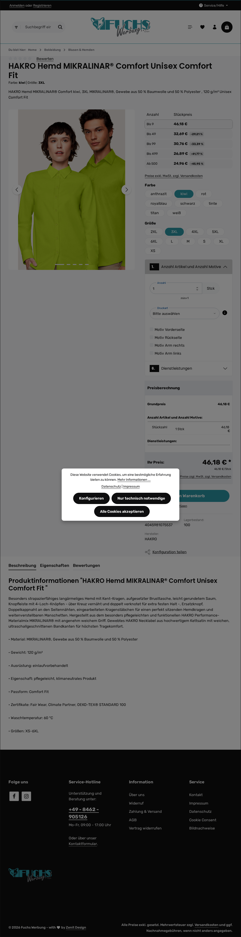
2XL (154, 231)
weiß (177, 213)
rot (203, 194)
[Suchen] (60, 27)
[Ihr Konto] (214, 27)
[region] (72, 189)
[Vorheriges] (17, 190)
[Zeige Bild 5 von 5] (87, 264)
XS (153, 250)
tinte (213, 203)
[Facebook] (14, 796)
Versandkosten (206, 925)
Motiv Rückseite (168, 337)
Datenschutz (200, 811)
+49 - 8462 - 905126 (84, 813)
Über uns (137, 795)
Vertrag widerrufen (145, 828)
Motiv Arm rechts (170, 345)
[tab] (22, 565)
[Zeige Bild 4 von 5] (81, 264)
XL (221, 241)
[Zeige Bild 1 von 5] (59, 264)
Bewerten (45, 58)
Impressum (198, 803)
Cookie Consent (202, 820)
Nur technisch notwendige (141, 498)
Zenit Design (76, 927)
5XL (215, 231)
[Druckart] (225, 313)
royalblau (159, 203)
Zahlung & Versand (145, 811)
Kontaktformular (83, 843)
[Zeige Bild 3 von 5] (74, 264)
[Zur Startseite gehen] (120, 27)
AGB (133, 820)
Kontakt (196, 795)
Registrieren (42, 6)
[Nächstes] (126, 190)
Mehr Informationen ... (134, 480)
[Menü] (190, 27)
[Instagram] (26, 796)
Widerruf (136, 803)
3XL (174, 231)
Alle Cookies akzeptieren (122, 511)
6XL (154, 241)
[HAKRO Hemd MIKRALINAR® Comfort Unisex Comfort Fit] (71, 189)
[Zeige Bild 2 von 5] (68, 264)
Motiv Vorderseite (170, 329)
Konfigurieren (91, 498)
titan (155, 213)
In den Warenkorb (187, 495)
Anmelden (16, 6)
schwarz (187, 203)
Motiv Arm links (168, 353)
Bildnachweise (202, 828)
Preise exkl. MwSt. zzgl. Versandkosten (174, 176)
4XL (195, 231)
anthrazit (159, 194)
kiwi (184, 194)
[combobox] (38, 27)
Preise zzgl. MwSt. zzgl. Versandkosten (205, 476)
